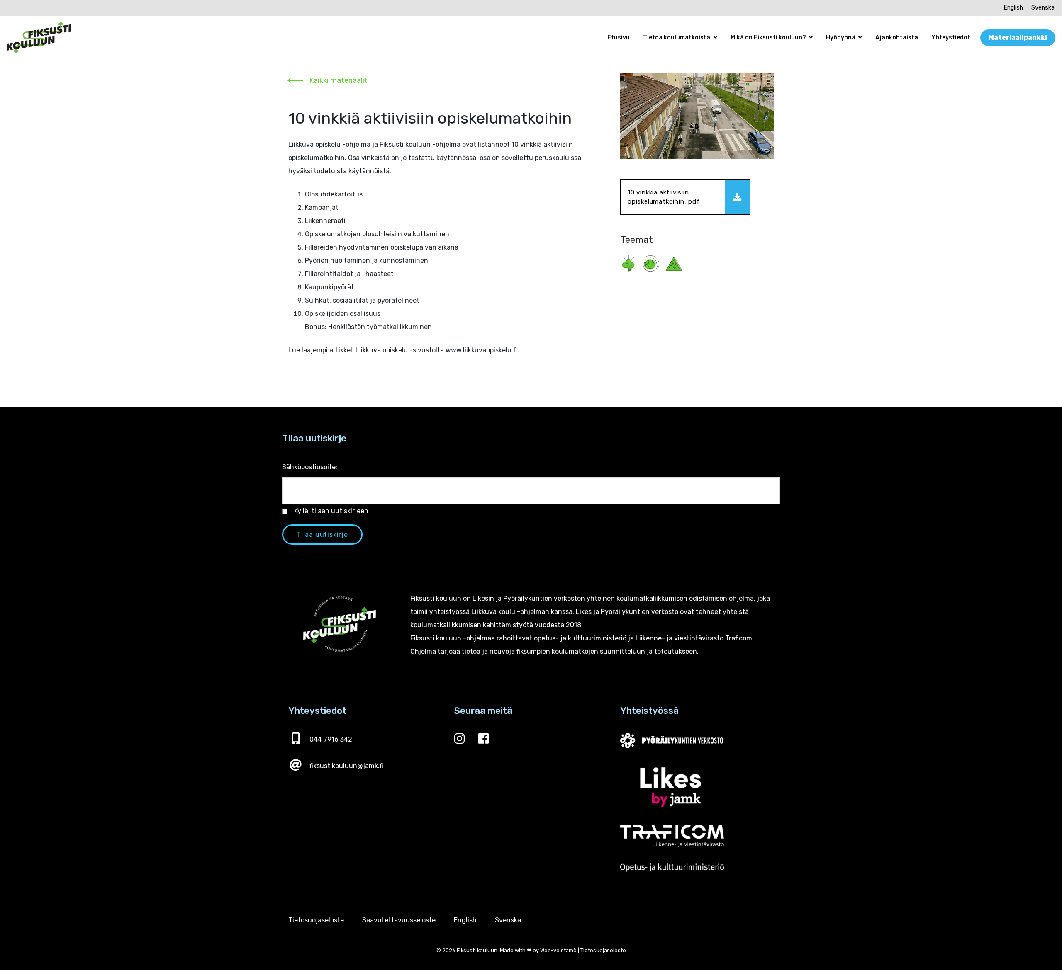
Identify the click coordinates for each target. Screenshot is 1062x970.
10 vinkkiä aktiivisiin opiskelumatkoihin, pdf (664, 197)
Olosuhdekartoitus (334, 194)
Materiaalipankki (1018, 37)
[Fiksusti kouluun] (39, 37)
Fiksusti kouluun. (478, 950)
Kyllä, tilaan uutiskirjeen (331, 511)
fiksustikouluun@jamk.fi (346, 766)
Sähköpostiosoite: (309, 467)
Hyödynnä (841, 37)
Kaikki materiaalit (338, 80)
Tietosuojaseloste (316, 920)
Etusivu (618, 37)
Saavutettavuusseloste (399, 920)
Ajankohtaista (896, 37)
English (1013, 7)
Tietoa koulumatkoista (677, 37)
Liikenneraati (325, 221)
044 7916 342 (330, 739)
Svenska (1043, 7)
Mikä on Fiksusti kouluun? (769, 37)
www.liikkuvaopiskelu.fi (481, 350)
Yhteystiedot (950, 37)
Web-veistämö (558, 950)
